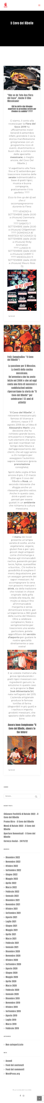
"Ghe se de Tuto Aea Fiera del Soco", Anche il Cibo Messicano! (20, 98)
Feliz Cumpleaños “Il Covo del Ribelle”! (20, 358)
